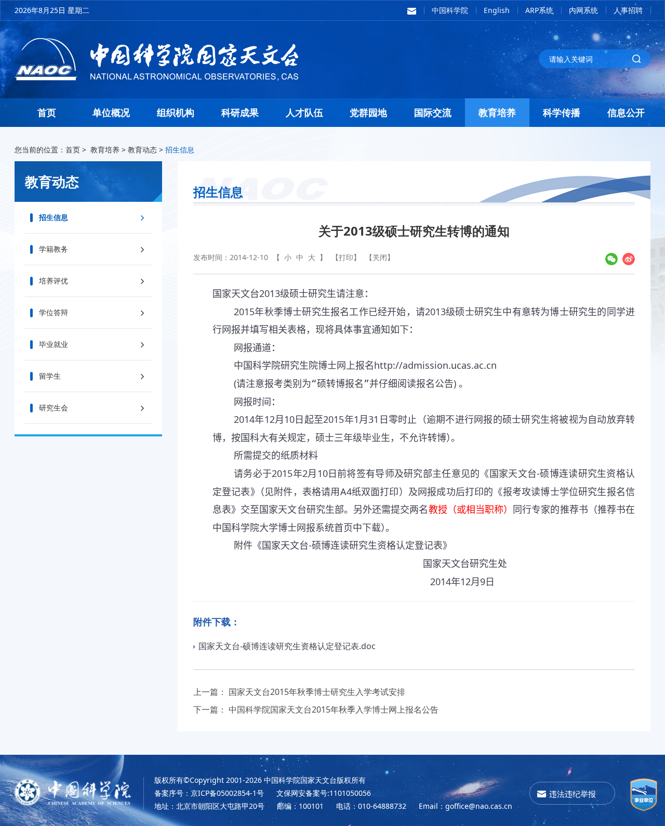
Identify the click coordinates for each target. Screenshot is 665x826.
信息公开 (626, 112)
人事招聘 (628, 10)
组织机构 (175, 112)
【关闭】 (379, 257)
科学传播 (561, 112)
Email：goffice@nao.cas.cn (465, 806)
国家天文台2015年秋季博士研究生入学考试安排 (317, 692)
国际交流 (432, 112)
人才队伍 (304, 112)
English (497, 10)
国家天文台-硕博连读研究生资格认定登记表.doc (287, 646)
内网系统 (583, 10)
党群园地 (368, 112)
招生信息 (179, 149)
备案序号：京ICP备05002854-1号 (209, 793)
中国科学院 (450, 10)
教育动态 (142, 149)
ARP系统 (539, 10)
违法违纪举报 (572, 794)
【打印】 (346, 257)
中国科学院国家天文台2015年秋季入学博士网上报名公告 (333, 709)
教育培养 (497, 112)
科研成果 (240, 112)
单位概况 (111, 112)
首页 (46, 112)
